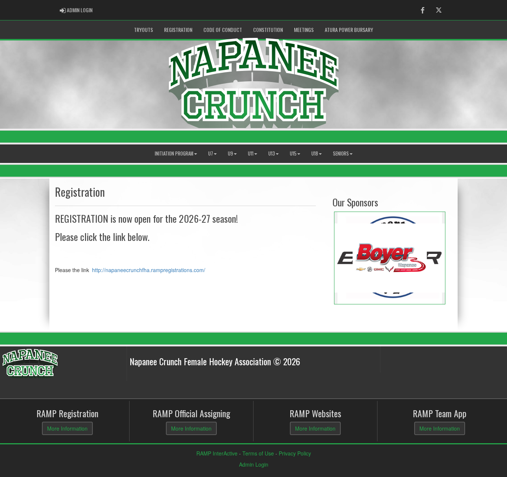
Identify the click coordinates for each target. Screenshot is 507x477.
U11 (251, 153)
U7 (210, 153)
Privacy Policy (295, 453)
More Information (67, 428)
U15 (293, 153)
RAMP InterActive (217, 453)
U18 (314, 153)
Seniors (341, 153)
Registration (178, 29)
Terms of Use (258, 453)
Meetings (304, 29)
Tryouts (143, 29)
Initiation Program (174, 153)
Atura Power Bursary (349, 29)
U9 (230, 153)
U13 (271, 153)
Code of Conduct (222, 29)
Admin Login (253, 464)
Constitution (268, 29)
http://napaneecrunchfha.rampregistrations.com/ (148, 270)
